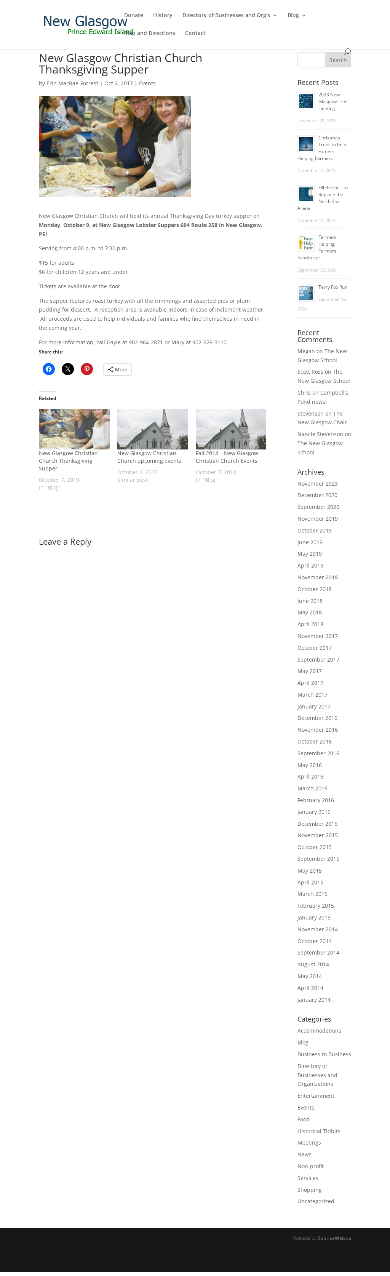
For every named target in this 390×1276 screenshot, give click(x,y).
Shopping (309, 1189)
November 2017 (317, 636)
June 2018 (310, 600)
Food (303, 1119)
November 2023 (317, 483)
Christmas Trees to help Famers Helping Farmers (321, 147)
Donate (133, 16)
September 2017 (318, 659)
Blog (293, 16)
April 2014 (310, 987)
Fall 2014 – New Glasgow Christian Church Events (227, 456)
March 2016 (312, 788)
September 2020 (318, 506)
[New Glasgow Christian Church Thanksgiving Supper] (74, 429)
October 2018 (314, 589)
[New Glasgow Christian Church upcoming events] (152, 429)
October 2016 (314, 741)
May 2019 (309, 553)
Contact (195, 33)
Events (147, 83)
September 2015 (318, 858)
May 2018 (309, 612)
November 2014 (317, 929)
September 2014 (318, 952)
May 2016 (309, 765)
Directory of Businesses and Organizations (317, 1075)
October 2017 (314, 647)
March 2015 (312, 893)
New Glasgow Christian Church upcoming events (149, 456)
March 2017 (312, 694)
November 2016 (317, 729)
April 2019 (310, 565)
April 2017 (310, 682)
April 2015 (310, 882)
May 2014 (309, 976)
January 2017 (314, 706)
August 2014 (313, 964)
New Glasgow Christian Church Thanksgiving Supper (68, 460)
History (163, 16)
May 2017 (309, 671)
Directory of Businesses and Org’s (226, 16)
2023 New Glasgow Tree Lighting (333, 101)
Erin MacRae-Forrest (72, 83)
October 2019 (314, 530)
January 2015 (314, 917)
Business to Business (324, 1054)
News (304, 1154)
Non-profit (310, 1166)
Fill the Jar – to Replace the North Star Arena (322, 197)
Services (307, 1178)
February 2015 (315, 905)
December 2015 (317, 823)
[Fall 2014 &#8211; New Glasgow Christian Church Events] (231, 429)
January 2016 (314, 811)
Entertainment (315, 1095)
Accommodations (319, 1030)
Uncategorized (315, 1201)
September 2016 (318, 753)
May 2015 (309, 870)
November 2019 (317, 518)
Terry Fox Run (332, 287)
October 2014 (314, 941)
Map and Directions (149, 33)
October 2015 (314, 847)
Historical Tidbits (318, 1131)
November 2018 (317, 577)
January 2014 (314, 999)
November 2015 (317, 835)
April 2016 (310, 776)
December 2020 (317, 495)
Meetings (309, 1142)
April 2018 (310, 624)
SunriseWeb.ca (334, 1238)
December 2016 (317, 717)
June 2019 (310, 542)
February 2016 (315, 800)
